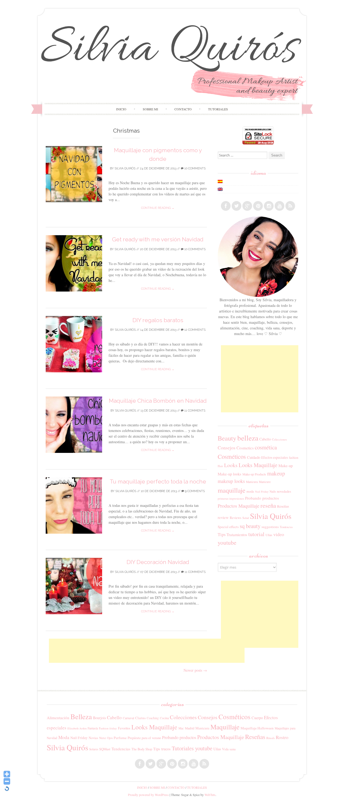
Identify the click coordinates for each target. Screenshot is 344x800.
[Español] (220, 181)
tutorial (256, 534)
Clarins (140, 717)
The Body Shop (141, 749)
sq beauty (250, 526)
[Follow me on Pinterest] (258, 206)
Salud (245, 518)
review (223, 517)
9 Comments (194, 491)
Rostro (282, 737)
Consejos (226, 447)
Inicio (121, 109)
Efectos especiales (274, 457)
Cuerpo (257, 717)
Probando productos (262, 498)
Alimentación (58, 717)
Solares (93, 749)
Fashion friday (108, 728)
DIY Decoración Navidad (158, 562)
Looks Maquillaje (258, 465)
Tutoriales (218, 109)
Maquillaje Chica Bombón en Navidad (158, 400)
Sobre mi (150, 109)
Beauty (227, 438)
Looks (231, 465)
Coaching (153, 718)
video (278, 534)
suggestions (270, 526)
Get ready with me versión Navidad (157, 239)
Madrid (189, 728)
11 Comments (194, 410)
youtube (227, 542)
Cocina (164, 718)
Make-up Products (254, 474)
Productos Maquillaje (238, 506)
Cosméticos (232, 456)
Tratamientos (237, 534)
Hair (220, 466)
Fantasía (93, 728)
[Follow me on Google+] (247, 206)
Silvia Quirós (124, 168)
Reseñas (283, 506)
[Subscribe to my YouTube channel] (279, 206)
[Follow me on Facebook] (226, 206)
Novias (93, 738)
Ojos (110, 738)
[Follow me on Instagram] (269, 206)
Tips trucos (162, 748)
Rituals (270, 738)
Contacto (183, 109)
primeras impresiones (231, 498)
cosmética (266, 447)
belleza (247, 438)
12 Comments (195, 330)
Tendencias (286, 527)
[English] (220, 189)
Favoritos (124, 728)
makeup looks (231, 481)
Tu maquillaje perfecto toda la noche (158, 481)
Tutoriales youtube (192, 748)
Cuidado (253, 457)
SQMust (104, 749)
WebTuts (210, 794)
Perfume (120, 737)
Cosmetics (245, 447)
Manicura (252, 482)
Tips (221, 534)
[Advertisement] (147, 651)
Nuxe (102, 738)
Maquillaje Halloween (257, 728)
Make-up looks (229, 474)
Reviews (235, 517)
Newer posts (195, 670)
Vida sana (229, 749)
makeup (276, 473)
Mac (181, 728)
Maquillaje (224, 726)
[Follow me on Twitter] (236, 206)
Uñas (269, 535)
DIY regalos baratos (157, 320)
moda (250, 491)
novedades (284, 491)
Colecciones (279, 439)
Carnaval (128, 718)
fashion (293, 457)
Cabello (265, 439)
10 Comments (195, 168)
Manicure (265, 482)
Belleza (81, 716)
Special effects (228, 526)
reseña (268, 505)
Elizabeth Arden (77, 728)
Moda (63, 737)
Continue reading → (157, 208)
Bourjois (99, 717)
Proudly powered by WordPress (148, 794)
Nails (273, 491)
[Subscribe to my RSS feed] (290, 206)
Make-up (285, 465)
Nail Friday (261, 491)
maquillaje (231, 490)
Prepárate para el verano (144, 737)
